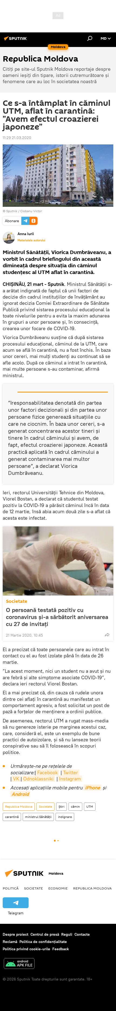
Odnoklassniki (38, 779)
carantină (12, 817)
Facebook (47, 772)
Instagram (70, 779)
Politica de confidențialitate (43, 941)
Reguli (66, 934)
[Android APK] (19, 964)
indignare (65, 817)
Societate (16, 601)
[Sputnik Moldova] (16, 40)
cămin (75, 806)
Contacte (82, 934)
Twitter (70, 772)
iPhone (92, 788)
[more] (107, 634)
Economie (58, 888)
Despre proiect (15, 934)
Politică (11, 888)
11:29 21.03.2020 (17, 137)
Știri (61, 806)
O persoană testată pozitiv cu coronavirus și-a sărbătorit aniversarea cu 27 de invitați (57, 616)
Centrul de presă (44, 934)
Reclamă (10, 941)
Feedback (60, 948)
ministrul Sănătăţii (38, 817)
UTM (89, 806)
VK (16, 779)
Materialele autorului (31, 240)
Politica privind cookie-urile (26, 948)
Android (20, 794)
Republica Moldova (18, 806)
